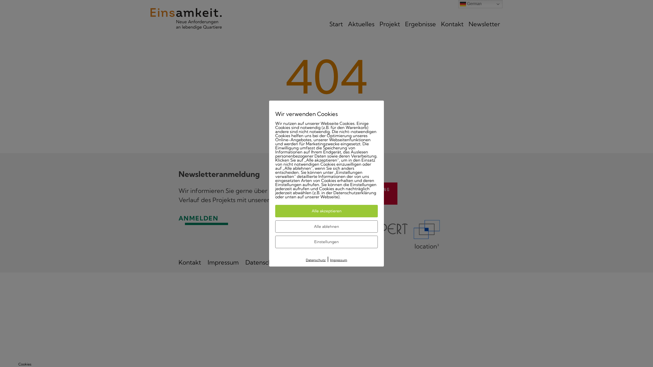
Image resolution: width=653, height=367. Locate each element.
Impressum (338, 260)
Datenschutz (316, 260)
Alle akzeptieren (327, 210)
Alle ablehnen (326, 226)
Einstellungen (326, 241)
